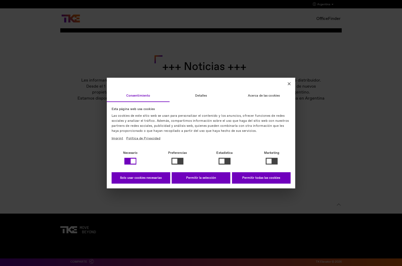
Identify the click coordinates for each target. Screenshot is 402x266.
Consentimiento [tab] (138, 95)
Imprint (117, 138)
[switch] (177, 161)
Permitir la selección (201, 178)
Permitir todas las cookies (261, 178)
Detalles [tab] (201, 95)
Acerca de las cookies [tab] (264, 95)
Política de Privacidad (143, 138)
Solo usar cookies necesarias (141, 178)
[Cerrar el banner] (289, 83)
